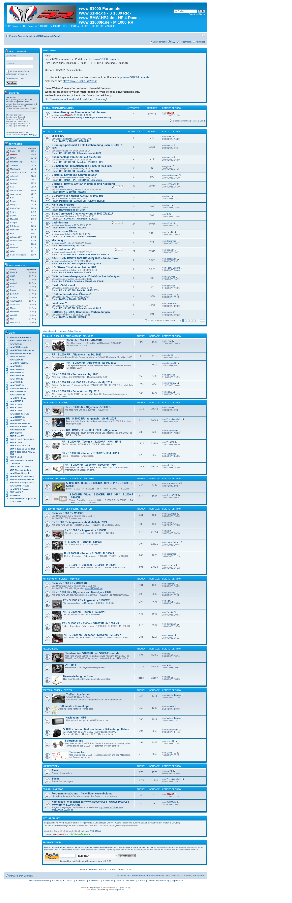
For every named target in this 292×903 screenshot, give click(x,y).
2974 (33, 183)
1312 (33, 248)
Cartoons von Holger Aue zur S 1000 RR (78, 195)
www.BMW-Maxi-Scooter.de (22, 350)
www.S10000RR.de (18, 392)
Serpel (13, 212)
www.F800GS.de (17, 373)
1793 (33, 212)
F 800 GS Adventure (19, 388)
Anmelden (200, 42)
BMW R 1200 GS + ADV (20, 446)
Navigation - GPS (76, 717)
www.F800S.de (16, 366)
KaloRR (68, 159)
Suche (55, 778)
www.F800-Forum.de (19, 347)
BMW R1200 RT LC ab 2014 (22, 439)
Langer (13, 222)
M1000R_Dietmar (72, 189)
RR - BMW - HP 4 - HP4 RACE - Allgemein (80, 180)
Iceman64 (14, 230)
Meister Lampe (17, 162)
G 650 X (120, 880)
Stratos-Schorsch (18, 172)
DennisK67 (15, 322)
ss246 (169, 771)
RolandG (68, 139)
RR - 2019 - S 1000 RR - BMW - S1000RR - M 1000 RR (68, 336)
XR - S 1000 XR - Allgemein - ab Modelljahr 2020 (81, 592)
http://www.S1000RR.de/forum (80, 81)
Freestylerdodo (173, 419)
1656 (33, 226)
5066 (33, 154)
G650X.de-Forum (17, 357)
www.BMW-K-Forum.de (20, 338)
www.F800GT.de (17, 376)
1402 (33, 237)
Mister (67, 315)
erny (12, 244)
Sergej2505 (171, 495)
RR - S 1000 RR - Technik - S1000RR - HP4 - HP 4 (91, 441)
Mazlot (13, 308)
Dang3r (170, 250)
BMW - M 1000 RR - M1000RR (84, 340)
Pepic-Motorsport (18, 255)
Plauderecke (50, 649)
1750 (33, 219)
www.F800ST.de (17, 369)
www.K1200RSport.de (19, 414)
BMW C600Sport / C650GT (21, 460)
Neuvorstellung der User (72, 210)
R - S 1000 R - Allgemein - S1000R (85, 530)
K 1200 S (56, 880)
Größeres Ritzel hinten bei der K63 (75, 267)
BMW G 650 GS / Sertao (20, 467)
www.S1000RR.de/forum (20, 341)
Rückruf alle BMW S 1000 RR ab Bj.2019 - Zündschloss (85, 258)
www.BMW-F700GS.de (19, 363)
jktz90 (12, 276)
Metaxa (170, 522)
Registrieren (185, 42)
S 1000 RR (108, 880)
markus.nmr (70, 177)
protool (13, 283)
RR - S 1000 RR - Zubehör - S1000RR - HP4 (81, 162)
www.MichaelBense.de (20, 473)
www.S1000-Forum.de (19, 486)
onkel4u (85, 831)
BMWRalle (171, 802)
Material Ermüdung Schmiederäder (75, 174)
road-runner (15, 194)
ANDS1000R (16, 301)
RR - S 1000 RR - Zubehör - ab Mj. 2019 (79, 171)
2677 (33, 197)
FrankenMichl (173, 483)
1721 (33, 222)
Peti (12, 187)
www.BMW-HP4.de (18, 398)
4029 (33, 165)
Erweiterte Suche (197, 14)
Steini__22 (15, 151)
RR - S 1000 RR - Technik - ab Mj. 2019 (79, 290)
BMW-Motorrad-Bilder (39, 880)
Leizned (68, 252)
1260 (33, 255)
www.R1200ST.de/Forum (20, 353)
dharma (13, 297)
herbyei (13, 183)
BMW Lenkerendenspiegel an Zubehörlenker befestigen (86, 276)
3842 (33, 169)
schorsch (14, 176)
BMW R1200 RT (17, 436)
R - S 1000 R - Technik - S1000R (75, 272)
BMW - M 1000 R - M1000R (72, 192)
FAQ (173, 42)
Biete (55, 770)
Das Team (120, 875)
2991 (33, 180)
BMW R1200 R (16, 443)
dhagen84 (171, 259)
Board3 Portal (97, 869)
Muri (12, 319)
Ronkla (13, 290)
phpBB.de (119, 889)
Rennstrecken (77, 752)
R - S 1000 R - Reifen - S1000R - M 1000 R (89, 553)
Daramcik (171, 241)
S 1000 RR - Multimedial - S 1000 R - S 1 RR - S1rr (68, 479)
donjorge (68, 288)
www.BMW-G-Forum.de (20, 489)
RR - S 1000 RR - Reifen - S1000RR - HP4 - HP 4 (90, 453)
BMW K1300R (16, 411)
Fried (168, 341)
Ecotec (13, 201)
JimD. (67, 297)
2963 (33, 187)
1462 (33, 233)
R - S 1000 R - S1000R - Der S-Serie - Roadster (67, 509)
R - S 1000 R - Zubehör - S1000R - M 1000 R (81, 281)
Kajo (12, 197)
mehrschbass (16, 190)
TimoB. (169, 232)
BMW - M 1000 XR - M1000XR (74, 141)
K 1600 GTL (95, 880)
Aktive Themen (75, 331)
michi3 (169, 145)
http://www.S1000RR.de (110, 807)
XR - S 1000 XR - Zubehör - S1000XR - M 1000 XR (84, 254)
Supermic (14, 165)
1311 (33, 251)
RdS (168, 214)
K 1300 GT (68, 880)
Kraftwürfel (15, 208)
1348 (33, 244)
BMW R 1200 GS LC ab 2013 (22, 449)
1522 (33, 230)
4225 (33, 162)
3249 (33, 176)
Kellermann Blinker (65, 231)
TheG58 (170, 442)
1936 (33, 208)
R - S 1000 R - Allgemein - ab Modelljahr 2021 (79, 522)
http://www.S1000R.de (62, 810)
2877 (33, 194)
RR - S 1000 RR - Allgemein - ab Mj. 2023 (80, 153)
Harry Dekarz (71, 270)
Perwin (67, 243)
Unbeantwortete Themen (54, 331)
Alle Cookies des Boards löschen (143, 875)
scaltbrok (14, 248)
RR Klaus (14, 226)
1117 (202, 320)
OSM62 (13, 154)
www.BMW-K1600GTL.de (21, 427)
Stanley (68, 225)
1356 (33, 240)
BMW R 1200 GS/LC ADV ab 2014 (22, 453)
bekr (168, 531)
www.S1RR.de (16, 344)
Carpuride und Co (64, 249)
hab (12, 286)
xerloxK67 (171, 383)
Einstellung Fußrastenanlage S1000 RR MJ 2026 (83, 165)
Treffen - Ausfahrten (78, 694)
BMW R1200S (16, 433)
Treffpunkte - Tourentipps (73, 706)
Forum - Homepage (53, 789)
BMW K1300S (16, 404)
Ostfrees (170, 592)
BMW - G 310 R (16, 492)
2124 (33, 201)
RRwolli (13, 180)
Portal (12, 36)
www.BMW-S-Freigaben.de (22, 483)
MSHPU (13, 158)
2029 (33, 205)
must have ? (59, 303)
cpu (66, 306)
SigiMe (67, 234)
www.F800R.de (16, 379)
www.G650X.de (16, 360)
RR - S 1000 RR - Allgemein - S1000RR (88, 407)
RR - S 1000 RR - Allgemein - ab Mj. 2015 (91, 418)
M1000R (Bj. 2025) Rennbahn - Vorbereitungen (82, 312)
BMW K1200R (16, 408)
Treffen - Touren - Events (57, 690)
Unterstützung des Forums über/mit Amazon (79, 112)
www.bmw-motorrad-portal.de (23, 499)
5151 (33, 151)
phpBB (95, 887)
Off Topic (70, 664)
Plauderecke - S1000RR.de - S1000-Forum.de (82, 201)
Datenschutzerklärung (158, 880)
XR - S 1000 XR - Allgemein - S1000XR (78, 218)
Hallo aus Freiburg (63, 204)
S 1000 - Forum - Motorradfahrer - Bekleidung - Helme (96, 729)
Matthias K (15, 169)
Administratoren (60, 834)
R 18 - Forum (15, 502)
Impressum (15, 495)
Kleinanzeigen (51, 766)
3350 (33, 172)
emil (12, 233)
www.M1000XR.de (93, 588)
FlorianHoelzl (172, 303)
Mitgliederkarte (160, 42)
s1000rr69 (171, 184)
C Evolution (15, 464)
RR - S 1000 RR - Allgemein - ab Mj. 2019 (80, 263)
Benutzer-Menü (17, 51)
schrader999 (16, 237)
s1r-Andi (170, 223)
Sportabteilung (74, 740)
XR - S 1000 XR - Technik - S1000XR (77, 236)
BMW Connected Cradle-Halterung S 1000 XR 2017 (82, 213)
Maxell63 (14, 219)
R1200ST (130, 880)
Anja (168, 665)
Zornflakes (15, 304)
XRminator (69, 216)
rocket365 (14, 312)
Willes (12, 251)
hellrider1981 (16, 240)
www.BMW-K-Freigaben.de (22, 480)
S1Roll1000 (95, 831)
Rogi (12, 279)
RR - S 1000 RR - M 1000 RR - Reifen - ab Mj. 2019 (82, 382)
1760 (33, 215)
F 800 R (142, 880)
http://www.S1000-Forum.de (103, 59)
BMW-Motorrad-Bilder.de (21, 470)
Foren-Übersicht (26, 36)
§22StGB (14, 294)
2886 (33, 190)
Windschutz (61, 222)
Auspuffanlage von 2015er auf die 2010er (76, 156)
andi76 (67, 151)
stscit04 (170, 741)
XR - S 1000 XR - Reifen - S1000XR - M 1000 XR (90, 623)
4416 (33, 158)
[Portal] (42, 13)
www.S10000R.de (17, 395)
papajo (13, 215)
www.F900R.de (16, 382)
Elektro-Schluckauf (63, 285)
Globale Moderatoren (80, 834)
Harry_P (33, 134)
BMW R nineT (16, 457)
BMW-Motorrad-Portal (48, 36)
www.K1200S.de (17, 401)
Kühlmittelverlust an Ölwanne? (73, 294)
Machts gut (58, 240)
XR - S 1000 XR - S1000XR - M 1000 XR (61, 579)
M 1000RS (58, 136)
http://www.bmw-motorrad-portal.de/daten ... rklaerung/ (76, 99)
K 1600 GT (81, 880)
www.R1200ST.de (17, 430)
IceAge (13, 205)
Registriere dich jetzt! (15, 78)
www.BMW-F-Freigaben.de (22, 476)
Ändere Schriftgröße (202, 35)
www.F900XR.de (17, 385)
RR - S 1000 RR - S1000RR (55, 403)
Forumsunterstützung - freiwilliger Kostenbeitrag (85, 117)
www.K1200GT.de (17, 417)
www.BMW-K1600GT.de (20, 423)
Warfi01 (13, 315)
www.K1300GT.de (17, 420)
